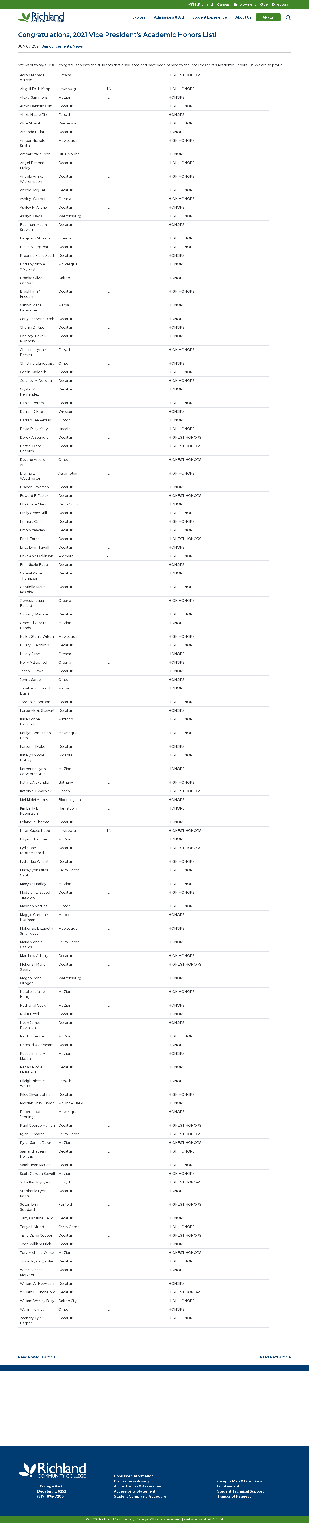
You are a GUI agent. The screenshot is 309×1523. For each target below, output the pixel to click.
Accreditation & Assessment (139, 1486)
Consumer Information (133, 1476)
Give (264, 5)
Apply (268, 17)
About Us (243, 17)
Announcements (56, 46)
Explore (139, 17)
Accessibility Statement (134, 1491)
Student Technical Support (240, 1491)
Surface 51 (213, 1519)
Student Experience (209, 17)
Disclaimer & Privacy (131, 1481)
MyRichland (203, 5)
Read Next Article (275, 1357)
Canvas (223, 5)
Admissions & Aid (169, 17)
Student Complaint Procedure (140, 1496)
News (78, 46)
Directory (280, 5)
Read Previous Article (37, 1357)
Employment (245, 5)
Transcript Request (234, 1496)
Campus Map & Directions (239, 1481)
